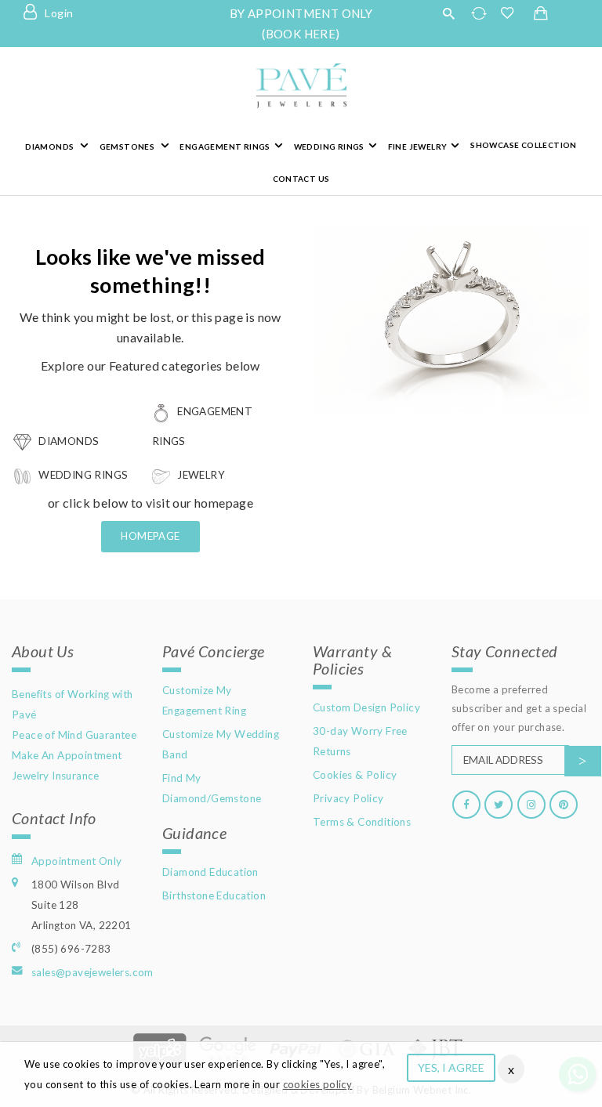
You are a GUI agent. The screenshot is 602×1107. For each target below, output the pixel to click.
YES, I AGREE (451, 1067)
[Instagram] (531, 804)
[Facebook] (466, 804)
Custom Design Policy (366, 707)
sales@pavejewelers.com (92, 972)
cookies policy (318, 1084)
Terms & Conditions (362, 822)
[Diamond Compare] (481, 13)
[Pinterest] (563, 804)
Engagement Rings (225, 146)
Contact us (301, 178)
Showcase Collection (523, 145)
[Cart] (541, 14)
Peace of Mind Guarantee (74, 735)
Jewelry (200, 474)
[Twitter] (498, 804)
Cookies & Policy (355, 775)
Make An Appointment (67, 755)
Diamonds (50, 146)
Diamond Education (210, 872)
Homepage (150, 536)
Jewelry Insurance (56, 775)
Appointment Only (76, 861)
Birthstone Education (214, 895)
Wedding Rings (329, 146)
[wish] (512, 13)
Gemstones (128, 146)
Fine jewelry (418, 146)
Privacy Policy (348, 798)
